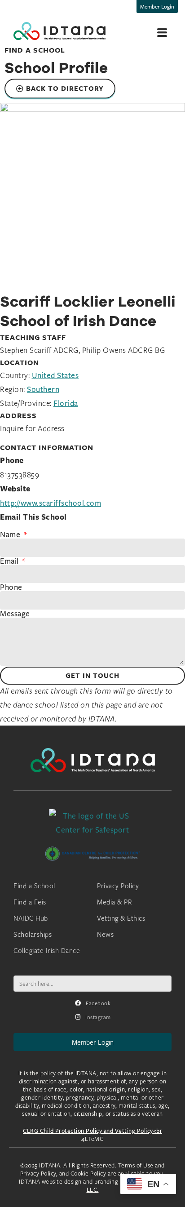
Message (15, 614)
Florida (65, 403)
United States (55, 375)
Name (11, 534)
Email (10, 561)
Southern (43, 389)
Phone (11, 587)
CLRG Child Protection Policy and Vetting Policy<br (92, 1131)
